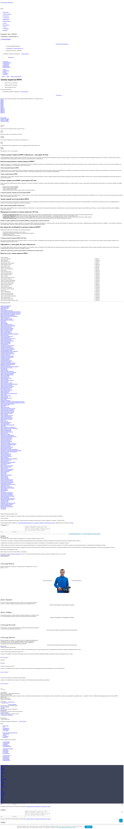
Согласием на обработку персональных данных (43, 522)
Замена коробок (4, 489)
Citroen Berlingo (6, 741)
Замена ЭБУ (3, 426)
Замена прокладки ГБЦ (6, 395)
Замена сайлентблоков (5, 342)
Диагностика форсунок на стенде (8, 338)
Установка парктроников (6, 346)
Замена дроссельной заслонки (7, 380)
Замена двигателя (4, 370)
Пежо (2, 798)
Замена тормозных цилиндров (7, 410)
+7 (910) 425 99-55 (6, 39)
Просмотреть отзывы (5, 555)
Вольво (2, 776)
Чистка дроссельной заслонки (7, 482)
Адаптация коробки (5, 423)
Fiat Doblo (5, 744)
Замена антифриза (5, 457)
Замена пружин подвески (6, 339)
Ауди (2, 787)
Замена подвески (4, 477)
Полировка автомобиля (6, 361)
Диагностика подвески (6, 463)
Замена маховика (4, 381)
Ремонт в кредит (6, 21)
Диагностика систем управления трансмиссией (11, 450)
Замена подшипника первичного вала (9, 393)
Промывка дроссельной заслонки (8, 503)
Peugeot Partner (6, 759)
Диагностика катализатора (6, 441)
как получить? (4, 657)
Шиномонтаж (6, 19)
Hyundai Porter (6, 745)
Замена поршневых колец (6, 398)
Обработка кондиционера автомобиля (9, 458)
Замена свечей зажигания (6, 332)
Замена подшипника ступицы (7, 340)
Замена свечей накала (5, 391)
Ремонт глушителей (5, 317)
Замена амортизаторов (5, 343)
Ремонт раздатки (4, 433)
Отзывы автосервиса (15, 554)
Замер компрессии (5, 392)
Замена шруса (4, 322)
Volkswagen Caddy (7, 746)
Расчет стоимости (12, 704)
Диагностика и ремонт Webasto (7, 345)
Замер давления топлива (6, 448)
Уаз (1, 800)
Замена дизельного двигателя (7, 371)
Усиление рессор (4, 476)
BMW (8, 76)
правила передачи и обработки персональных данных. (39, 806)
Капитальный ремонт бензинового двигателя (11, 312)
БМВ (2, 766)
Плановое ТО (4, 710)
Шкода (2, 781)
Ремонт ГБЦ (3, 321)
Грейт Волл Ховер (5, 765)
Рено (2, 780)
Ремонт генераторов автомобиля (8, 315)
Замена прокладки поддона (7, 387)
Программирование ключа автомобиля (9, 351)
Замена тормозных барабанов (7, 319)
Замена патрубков (4, 379)
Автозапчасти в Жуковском (7, 492)
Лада (2, 790)
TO (4, 727)
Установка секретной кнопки (7, 352)
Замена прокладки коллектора (7, 386)
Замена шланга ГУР (5, 405)
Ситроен (2, 770)
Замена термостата (5, 461)
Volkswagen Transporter (8, 748)
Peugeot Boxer (6, 757)
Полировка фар (4, 368)
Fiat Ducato (5, 749)
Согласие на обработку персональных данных (67, 764)
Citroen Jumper (6, 743)
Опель (2, 797)
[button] (2, 646)
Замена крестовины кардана (7, 431)
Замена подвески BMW (16, 76)
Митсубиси (3, 793)
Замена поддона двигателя (6, 385)
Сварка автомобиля (5, 497)
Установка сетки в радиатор (7, 480)
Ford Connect (6, 751)
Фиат (2, 801)
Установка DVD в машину (6, 360)
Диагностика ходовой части (7, 336)
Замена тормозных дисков (6, 318)
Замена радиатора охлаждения (7, 373)
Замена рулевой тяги (5, 407)
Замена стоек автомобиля (6, 475)
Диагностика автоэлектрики (7, 447)
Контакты (5, 30)
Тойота (2, 799)
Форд (2, 788)
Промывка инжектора (5, 400)
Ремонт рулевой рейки (5, 331)
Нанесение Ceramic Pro (6, 365)
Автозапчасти (6, 17)
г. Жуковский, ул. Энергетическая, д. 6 (14, 48)
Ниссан (2, 794)
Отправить (3, 536)
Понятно (88, 826)
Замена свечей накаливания (7, 506)
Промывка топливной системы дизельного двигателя (12, 401)
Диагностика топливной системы (8, 444)
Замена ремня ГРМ (5, 307)
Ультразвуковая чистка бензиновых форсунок (11, 311)
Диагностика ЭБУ (4, 500)
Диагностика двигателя (6, 305)
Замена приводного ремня (6, 382)
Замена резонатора (5, 452)
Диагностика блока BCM (6, 437)
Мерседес (3, 792)
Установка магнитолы (5, 358)
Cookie (71, 522)
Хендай (2, 795)
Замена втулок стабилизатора (7, 469)
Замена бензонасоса (5, 377)
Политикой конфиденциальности (25, 522)
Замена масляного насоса (6, 378)
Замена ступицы (4, 468)
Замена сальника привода (6, 470)
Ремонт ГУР (3, 406)
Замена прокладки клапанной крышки (9, 384)
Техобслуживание (7, 14)
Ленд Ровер (3, 779)
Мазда (2, 791)
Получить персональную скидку (10, 732)
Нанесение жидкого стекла (6, 367)
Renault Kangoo (6, 760)
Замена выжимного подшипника (8, 427)
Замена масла (3, 309)
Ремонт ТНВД (4, 399)
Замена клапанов (4, 396)
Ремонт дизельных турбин (6, 330)
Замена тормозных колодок (7, 310)
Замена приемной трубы (6, 454)
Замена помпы (4, 394)
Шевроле (3, 767)
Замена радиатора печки (6, 459)
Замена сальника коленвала (7, 324)
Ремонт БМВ (3, 117)
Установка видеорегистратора (7, 347)
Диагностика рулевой (5, 442)
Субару (2, 784)
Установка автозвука (5, 359)
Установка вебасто (5, 344)
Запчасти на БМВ (4, 120)
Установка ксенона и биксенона (8, 349)
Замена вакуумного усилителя (7, 409)
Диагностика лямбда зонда (6, 438)
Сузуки (2, 785)
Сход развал (3, 508)
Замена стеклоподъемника (6, 419)
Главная (3, 76)
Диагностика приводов (6, 440)
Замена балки (3, 473)
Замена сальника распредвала (7, 328)
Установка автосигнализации (7, 357)
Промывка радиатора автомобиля (8, 462)
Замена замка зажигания (6, 416)
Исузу (2, 773)
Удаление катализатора (6, 455)
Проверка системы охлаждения (7, 496)
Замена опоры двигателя (6, 326)
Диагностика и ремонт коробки (7, 487)
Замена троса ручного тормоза (7, 412)
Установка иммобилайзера (6, 350)
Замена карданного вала (6, 429)
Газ (1, 777)
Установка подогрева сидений (7, 356)
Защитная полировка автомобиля (8, 363)
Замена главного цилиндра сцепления (9, 428)
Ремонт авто (6, 12)
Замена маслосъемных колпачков (8, 325)
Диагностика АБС (5, 501)
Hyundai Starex (6, 753)
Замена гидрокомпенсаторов (7, 374)
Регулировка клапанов (5, 388)
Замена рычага (4, 472)
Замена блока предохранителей (7, 424)
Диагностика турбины (5, 445)
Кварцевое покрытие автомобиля (8, 364)
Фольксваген (3, 778)
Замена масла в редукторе (6, 486)
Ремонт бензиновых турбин (7, 329)
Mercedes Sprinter (7, 755)
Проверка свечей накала (6, 505)
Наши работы (6, 24)
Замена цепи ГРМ (4, 308)
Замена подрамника (5, 471)
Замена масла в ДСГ (5, 485)
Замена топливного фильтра (7, 479)
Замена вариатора (4, 490)
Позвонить (10, 57)
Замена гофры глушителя (6, 456)
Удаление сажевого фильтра (7, 504)
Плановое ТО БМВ (5, 118)
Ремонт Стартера (4, 421)
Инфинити (3, 772)
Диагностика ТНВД (5, 375)
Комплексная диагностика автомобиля (9, 449)
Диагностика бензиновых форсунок (8, 436)
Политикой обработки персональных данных (66, 827)
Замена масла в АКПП (5, 434)
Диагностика (6, 15)
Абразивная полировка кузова (7, 499)
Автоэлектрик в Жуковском (7, 494)
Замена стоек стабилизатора (7, 465)
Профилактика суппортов (6, 483)
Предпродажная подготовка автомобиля (9, 366)
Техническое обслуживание (7, 493)
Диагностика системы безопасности (8, 443)
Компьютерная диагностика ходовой (9, 451)
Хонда (2, 802)
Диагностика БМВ (5, 121)
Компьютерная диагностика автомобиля (9, 333)
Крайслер (3, 769)
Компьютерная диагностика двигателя (9, 316)
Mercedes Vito (6, 756)
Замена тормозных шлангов (7, 413)
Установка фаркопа (5, 478)
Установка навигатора (5, 354)
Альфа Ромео (3, 786)
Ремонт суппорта (4, 414)
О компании (6, 28)
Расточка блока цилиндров (6, 389)
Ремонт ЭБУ (3, 420)
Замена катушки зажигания (7, 417)
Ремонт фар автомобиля (6, 422)
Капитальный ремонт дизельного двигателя (10, 314)
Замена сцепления (5, 335)
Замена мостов (4, 464)
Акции (4, 26)
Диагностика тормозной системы (8, 408)
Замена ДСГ (3, 491)
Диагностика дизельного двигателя (8, 372)
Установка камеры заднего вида (8, 353)
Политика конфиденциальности (50, 764)
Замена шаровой (4, 323)
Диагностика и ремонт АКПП (7, 435)
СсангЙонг (3, 783)
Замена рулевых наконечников (7, 403)
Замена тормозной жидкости (7, 415)
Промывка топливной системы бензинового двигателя (13, 402)
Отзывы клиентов (4, 712)
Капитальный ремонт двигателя (8, 498)
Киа (1, 774)
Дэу (1, 771)
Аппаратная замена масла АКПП (8, 484)
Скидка (4, 23)
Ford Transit (5, 752)
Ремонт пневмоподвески (6, 466)
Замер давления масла (5, 337)
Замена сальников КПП (6, 430)
